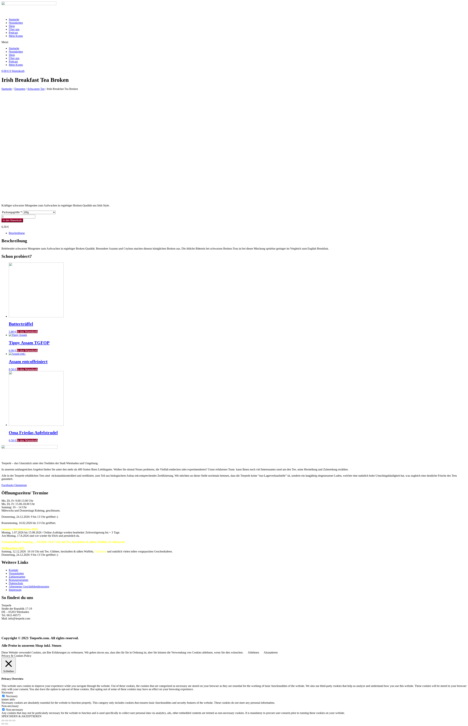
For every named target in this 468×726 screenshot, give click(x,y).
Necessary (12, 696)
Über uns (14, 29)
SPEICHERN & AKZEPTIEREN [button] (21, 716)
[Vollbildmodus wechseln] (10, 720)
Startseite (14, 19)
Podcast (13, 32)
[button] (234, 42)
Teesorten (19, 88)
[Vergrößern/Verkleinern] (13, 720)
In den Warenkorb (12, 220)
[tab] (238, 233)
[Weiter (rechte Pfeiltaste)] (6, 723)
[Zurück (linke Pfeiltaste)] (2, 723)
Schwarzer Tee (36, 88)
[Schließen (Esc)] (2, 720)
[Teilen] (6, 720)
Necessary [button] (7, 692)
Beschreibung (17, 233)
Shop (12, 26)
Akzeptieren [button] (271, 652)
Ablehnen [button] (253, 652)
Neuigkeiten (16, 22)
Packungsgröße (12, 212)
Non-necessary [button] (10, 706)
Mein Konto (16, 35)
